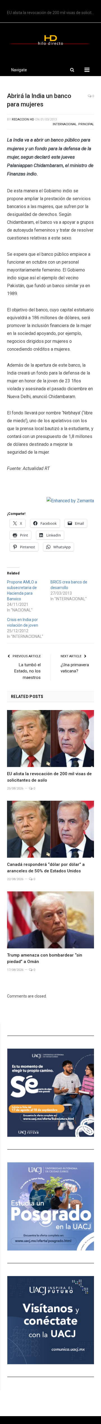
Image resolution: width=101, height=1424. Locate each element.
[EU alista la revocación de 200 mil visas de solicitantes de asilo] (50, 738)
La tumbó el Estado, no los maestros (27, 671)
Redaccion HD (23, 119)
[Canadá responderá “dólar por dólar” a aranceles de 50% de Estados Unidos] (50, 829)
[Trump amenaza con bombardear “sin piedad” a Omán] (50, 919)
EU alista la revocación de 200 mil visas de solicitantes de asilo (52, 12)
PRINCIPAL (86, 124)
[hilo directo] (50, 39)
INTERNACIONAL (65, 124)
